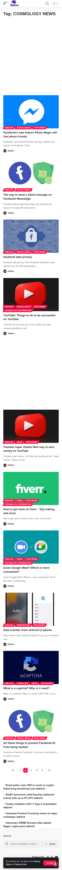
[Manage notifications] (55, 864)
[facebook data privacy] (31, 236)
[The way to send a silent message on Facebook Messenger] (31, 174)
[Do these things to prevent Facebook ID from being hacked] (31, 722)
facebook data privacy (17, 257)
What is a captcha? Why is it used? (26, 688)
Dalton (11, 151)
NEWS (19, 442)
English (9, 128)
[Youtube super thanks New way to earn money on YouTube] (31, 426)
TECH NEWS (39, 128)
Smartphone (23, 625)
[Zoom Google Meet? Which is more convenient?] (31, 547)
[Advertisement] (31, 58)
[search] (47, 3)
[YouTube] (56, 857)
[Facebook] (47, 857)
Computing (22, 683)
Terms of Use (20, 864)
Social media (23, 128)
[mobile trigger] (6, 3)
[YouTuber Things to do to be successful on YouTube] (31, 294)
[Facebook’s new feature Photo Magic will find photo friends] (31, 111)
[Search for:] (27, 844)
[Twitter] (52, 857)
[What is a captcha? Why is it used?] (31, 667)
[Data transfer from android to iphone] (31, 609)
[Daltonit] (14, 3)
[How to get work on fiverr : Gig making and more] (31, 488)
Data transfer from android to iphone (27, 630)
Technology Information (18, 310)
